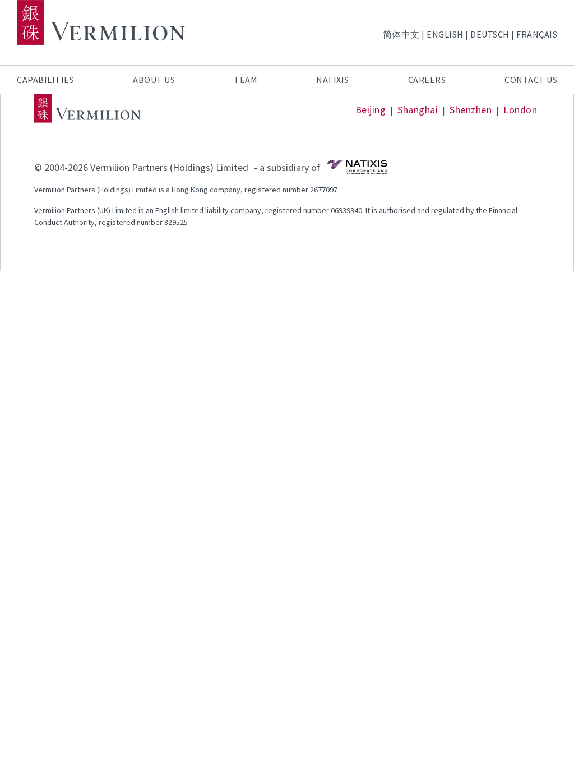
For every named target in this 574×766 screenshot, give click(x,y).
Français (536, 34)
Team (245, 79)
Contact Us (530, 79)
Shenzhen (471, 109)
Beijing (370, 109)
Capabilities (45, 79)
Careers (427, 79)
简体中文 (401, 34)
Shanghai (417, 109)
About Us (154, 79)
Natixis (332, 79)
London (520, 109)
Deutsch (490, 34)
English (445, 34)
